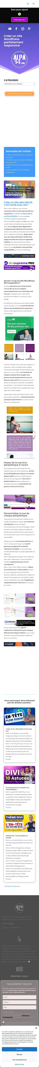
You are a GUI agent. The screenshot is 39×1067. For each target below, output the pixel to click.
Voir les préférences (19, 1060)
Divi (24, 221)
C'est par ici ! (19, 19)
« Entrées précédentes (12, 886)
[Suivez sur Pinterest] (29, 29)
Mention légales (19, 1064)
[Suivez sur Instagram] (23, 29)
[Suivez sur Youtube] (10, 29)
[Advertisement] (19, 118)
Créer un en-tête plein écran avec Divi (19, 730)
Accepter (19, 1049)
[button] (36, 1028)
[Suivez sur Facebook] (16, 29)
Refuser (19, 1055)
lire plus (8, 759)
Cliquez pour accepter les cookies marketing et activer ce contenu (19, 189)
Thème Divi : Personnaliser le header (17, 837)
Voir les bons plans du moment (19, 94)
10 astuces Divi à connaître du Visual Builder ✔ (17, 788)
